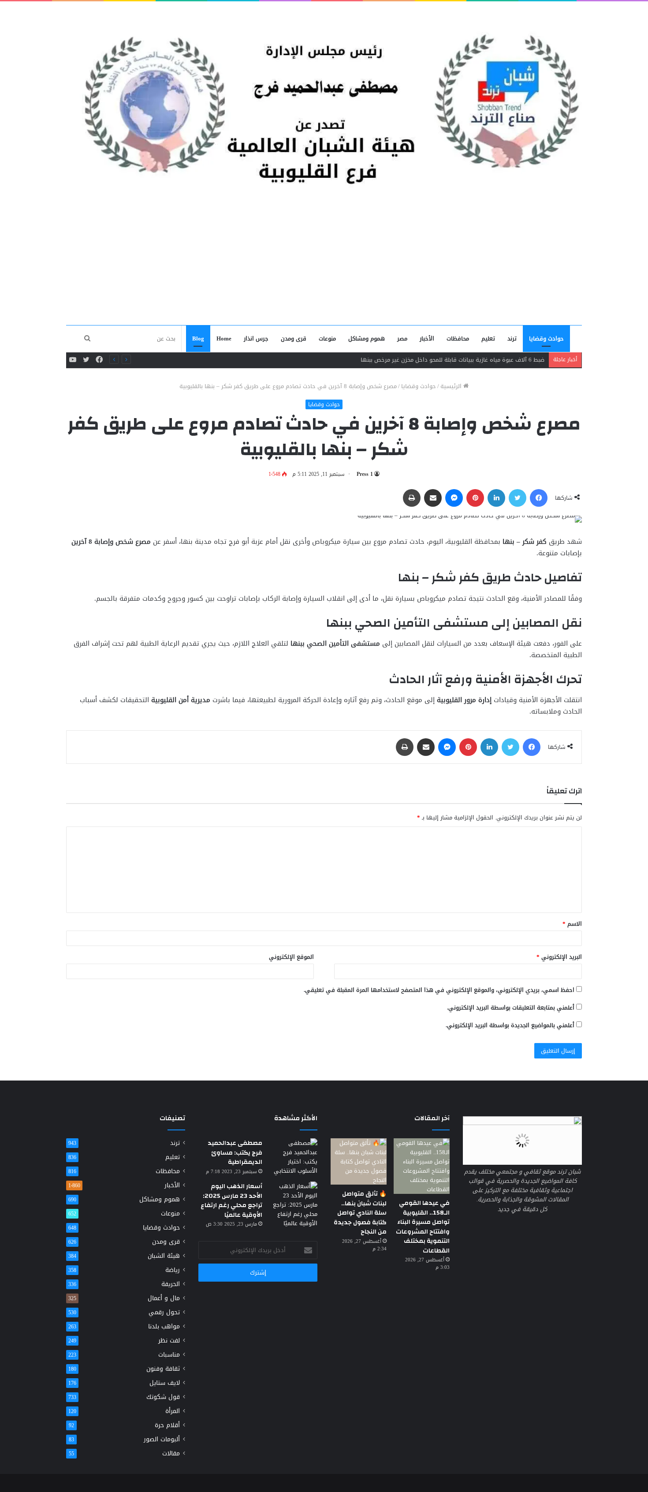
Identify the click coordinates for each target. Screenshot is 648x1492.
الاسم (572, 923)
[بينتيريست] (475, 498)
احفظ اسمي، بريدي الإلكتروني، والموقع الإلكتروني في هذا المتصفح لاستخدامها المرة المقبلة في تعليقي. (439, 989)
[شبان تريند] (324, 96)
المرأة (172, 1411)
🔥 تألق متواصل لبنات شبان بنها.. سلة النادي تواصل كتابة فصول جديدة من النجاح (360, 1213)
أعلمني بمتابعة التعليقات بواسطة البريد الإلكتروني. (510, 1007)
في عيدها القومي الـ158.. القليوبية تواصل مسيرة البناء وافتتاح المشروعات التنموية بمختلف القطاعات (423, 1226)
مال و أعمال (164, 1298)
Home (223, 338)
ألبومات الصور (162, 1439)
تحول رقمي (164, 1312)
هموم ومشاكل (366, 338)
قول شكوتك (163, 1397)
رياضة (172, 1270)
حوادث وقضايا (546, 338)
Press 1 (365, 474)
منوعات (327, 338)
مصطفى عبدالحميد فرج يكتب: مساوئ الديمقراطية (235, 1152)
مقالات (171, 1453)
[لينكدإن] (496, 498)
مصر (402, 338)
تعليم (488, 338)
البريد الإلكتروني (559, 956)
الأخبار (427, 338)
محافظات (458, 338)
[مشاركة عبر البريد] (433, 498)
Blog (198, 338)
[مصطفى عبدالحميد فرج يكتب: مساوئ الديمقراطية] (293, 1156)
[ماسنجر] (454, 498)
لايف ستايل (164, 1382)
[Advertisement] (324, 258)
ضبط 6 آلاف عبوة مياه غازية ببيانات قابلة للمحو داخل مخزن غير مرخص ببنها (452, 359)
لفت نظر (169, 1340)
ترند (512, 338)
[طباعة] (412, 498)
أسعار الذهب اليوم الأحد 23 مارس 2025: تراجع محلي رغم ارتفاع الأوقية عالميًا (231, 1201)
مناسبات (169, 1354)
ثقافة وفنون (163, 1368)
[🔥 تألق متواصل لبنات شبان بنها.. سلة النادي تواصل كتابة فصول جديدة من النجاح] (359, 1161)
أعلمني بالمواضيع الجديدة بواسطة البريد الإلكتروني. (510, 1025)
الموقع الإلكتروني (291, 956)
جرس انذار (256, 338)
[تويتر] (517, 498)
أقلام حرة (167, 1425)
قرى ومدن (293, 338)
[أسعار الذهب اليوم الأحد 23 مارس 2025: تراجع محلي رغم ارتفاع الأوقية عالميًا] (293, 1205)
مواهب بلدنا (164, 1326)
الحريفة (170, 1284)
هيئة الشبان (164, 1255)
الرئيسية (451, 386)
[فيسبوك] (538, 498)
